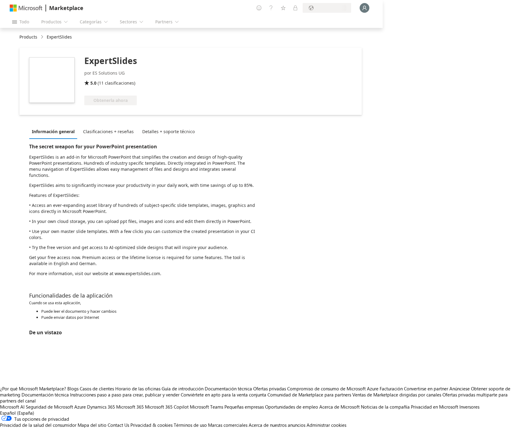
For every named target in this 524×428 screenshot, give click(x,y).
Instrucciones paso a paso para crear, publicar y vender (125, 395)
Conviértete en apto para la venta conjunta (223, 395)
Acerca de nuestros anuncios (277, 425)
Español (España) (17, 413)
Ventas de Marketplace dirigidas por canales (396, 395)
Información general (53, 131)
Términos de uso (190, 425)
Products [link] (28, 37)
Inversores (469, 407)
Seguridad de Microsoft (49, 407)
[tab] (54, 131)
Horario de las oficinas (137, 389)
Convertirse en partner (426, 389)
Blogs (73, 389)
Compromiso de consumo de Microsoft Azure (333, 389)
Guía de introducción (182, 389)
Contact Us (118, 425)
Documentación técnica (228, 389)
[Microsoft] (26, 8)
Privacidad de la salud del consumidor (38, 425)
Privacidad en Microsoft (434, 407)
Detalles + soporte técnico (168, 131)
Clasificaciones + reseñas (108, 131)
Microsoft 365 (130, 407)
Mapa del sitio (92, 425)
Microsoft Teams (206, 407)
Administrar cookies (326, 425)
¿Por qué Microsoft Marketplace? (33, 389)
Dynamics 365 (101, 407)
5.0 (93, 83)
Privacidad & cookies (151, 425)
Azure (80, 407)
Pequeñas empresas (244, 407)
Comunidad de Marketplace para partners (309, 395)
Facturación (391, 389)
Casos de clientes (97, 389)
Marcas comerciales (227, 425)
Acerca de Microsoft (339, 407)
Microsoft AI (12, 407)
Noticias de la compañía (385, 407)
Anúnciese (459, 389)
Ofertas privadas (269, 389)
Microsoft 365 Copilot (167, 407)
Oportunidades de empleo (291, 407)
